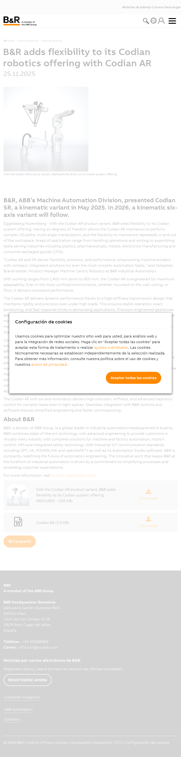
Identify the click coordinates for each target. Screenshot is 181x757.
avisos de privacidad (49, 364)
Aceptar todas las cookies (133, 377)
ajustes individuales (111, 347)
